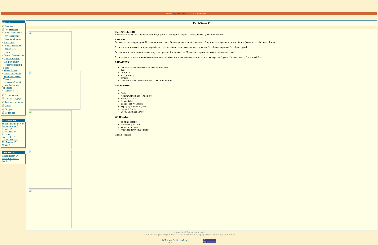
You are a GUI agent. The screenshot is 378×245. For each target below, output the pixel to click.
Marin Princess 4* (10, 158)
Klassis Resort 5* (10, 156)
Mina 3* (6, 145)
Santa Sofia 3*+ (9, 137)
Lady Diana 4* (9, 131)
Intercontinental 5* (10, 126)
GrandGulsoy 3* (10, 139)
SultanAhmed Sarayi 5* (13, 123)
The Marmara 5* (10, 142)
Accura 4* (7, 134)
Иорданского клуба (180, 13)
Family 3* (6, 161)
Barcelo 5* (7, 129)
